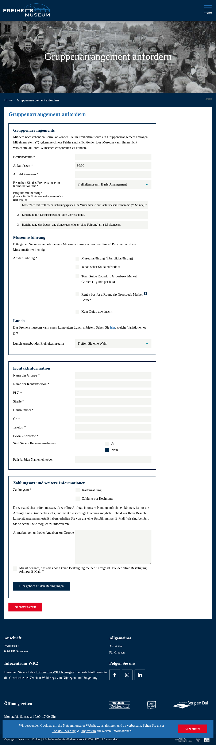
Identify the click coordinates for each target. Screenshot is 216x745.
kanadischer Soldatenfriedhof (100, 267)
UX (97, 739)
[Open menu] (208, 9)
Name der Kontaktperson (31, 384)
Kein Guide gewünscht (96, 311)
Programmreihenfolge (38, 196)
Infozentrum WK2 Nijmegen (55, 672)
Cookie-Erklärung (64, 731)
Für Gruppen (117, 652)
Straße (18, 401)
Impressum (88, 731)
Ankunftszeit (23, 165)
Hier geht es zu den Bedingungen (41, 586)
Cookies (36, 739)
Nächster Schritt (25, 607)
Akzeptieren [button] (193, 728)
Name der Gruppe (26, 375)
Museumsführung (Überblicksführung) (107, 258)
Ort (16, 418)
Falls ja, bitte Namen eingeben (33, 459)
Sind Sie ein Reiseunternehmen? (34, 443)
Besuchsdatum (24, 157)
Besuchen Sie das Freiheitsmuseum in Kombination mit (38, 184)
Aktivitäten (116, 646)
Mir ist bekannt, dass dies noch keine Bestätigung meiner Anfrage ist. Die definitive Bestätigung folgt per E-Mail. (83, 569)
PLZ (17, 392)
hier (112, 327)
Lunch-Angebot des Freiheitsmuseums (38, 343)
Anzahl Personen (25, 174)
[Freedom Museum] (29, 8)
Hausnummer (23, 410)
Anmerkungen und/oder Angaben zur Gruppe (43, 532)
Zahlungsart (22, 489)
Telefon (19, 427)
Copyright (9, 739)
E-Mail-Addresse (25, 436)
